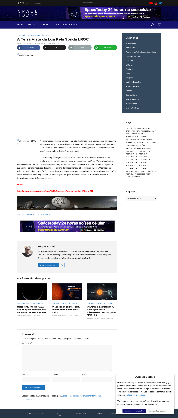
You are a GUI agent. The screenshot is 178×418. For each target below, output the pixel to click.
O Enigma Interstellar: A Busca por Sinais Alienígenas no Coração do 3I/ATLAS (102, 311)
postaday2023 (144, 165)
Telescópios (140, 174)
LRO (27, 214)
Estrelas (143, 137)
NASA (139, 148)
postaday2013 (46, 214)
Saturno (129, 171)
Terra (56, 214)
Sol (149, 171)
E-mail (55, 375)
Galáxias (142, 140)
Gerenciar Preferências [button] (157, 411)
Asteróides (130, 128)
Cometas (136, 131)
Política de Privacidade (135, 395)
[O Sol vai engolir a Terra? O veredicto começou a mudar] (67, 291)
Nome (24, 375)
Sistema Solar (140, 171)
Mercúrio (141, 145)
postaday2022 (131, 165)
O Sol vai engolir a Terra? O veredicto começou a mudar (66, 310)
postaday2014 (144, 154)
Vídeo (137, 177)
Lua (37, 214)
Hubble (129, 142)
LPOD (148, 142)
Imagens (47, 35)
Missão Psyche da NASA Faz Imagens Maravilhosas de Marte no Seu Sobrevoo (32, 310)
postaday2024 (131, 168)
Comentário (27, 343)
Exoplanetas (131, 140)
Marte (133, 145)
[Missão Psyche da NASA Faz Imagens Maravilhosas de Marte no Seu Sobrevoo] (32, 291)
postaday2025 (144, 168)
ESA (153, 131)
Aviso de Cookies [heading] (145, 377)
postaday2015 (131, 157)
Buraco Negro (143, 128)
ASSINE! (20, 25)
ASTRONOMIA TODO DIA (34, 3)
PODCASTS (46, 25)
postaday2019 (144, 160)
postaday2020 (131, 162)
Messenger (130, 148)
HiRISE (149, 140)
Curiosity (146, 131)
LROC (32, 214)
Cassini (128, 131)
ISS (143, 142)
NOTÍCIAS (32, 25)
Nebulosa (146, 148)
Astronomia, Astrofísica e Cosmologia (30, 35)
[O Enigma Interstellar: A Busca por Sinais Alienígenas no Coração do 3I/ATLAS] (102, 291)
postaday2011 (131, 151)
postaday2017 (144, 157)
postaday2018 (131, 160)
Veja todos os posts (48, 265)
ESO (127, 134)
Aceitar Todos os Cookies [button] (134, 411)
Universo (130, 177)
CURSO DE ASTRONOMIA (66, 25)
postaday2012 (144, 151)
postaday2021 (144, 162)
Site (83, 375)
